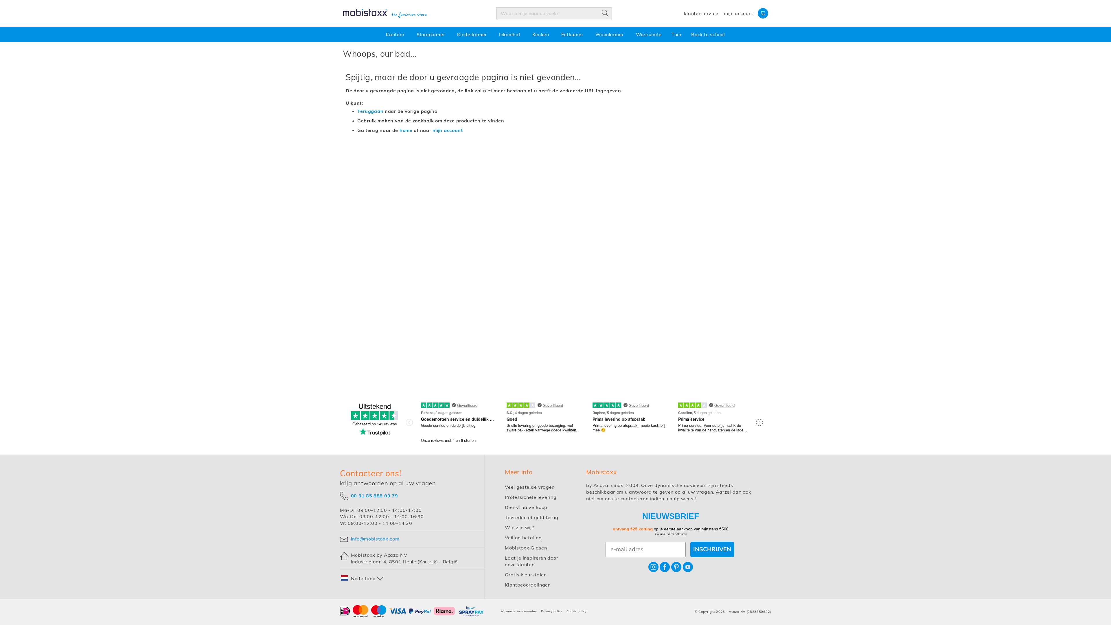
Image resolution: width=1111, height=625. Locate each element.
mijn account (448, 130)
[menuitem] (396, 34)
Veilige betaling (523, 538)
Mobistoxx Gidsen (526, 548)
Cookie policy (576, 611)
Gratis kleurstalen (526, 575)
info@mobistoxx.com (375, 539)
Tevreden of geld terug (531, 517)
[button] (362, 578)
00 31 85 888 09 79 (374, 495)
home (406, 130)
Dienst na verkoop (526, 507)
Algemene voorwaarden (519, 611)
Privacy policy (551, 611)
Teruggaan (370, 111)
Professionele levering (530, 497)
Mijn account (738, 13)
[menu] (555, 34)
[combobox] (554, 13)
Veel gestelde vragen (530, 487)
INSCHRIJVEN (712, 549)
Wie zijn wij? (519, 527)
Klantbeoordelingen (528, 585)
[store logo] (385, 13)
